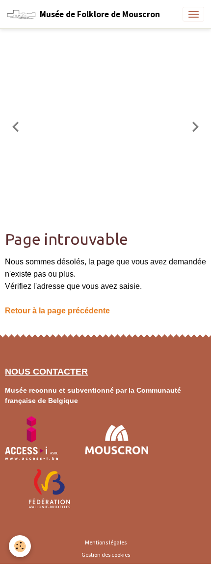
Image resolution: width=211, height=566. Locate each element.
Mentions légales (106, 542)
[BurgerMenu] (193, 14)
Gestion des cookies (105, 554)
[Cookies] (20, 546)
